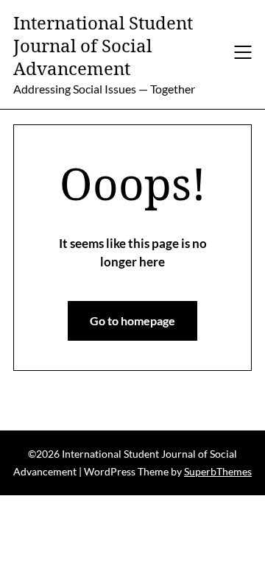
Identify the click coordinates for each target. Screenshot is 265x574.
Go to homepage (132, 320)
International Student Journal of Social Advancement (103, 45)
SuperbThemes (218, 471)
